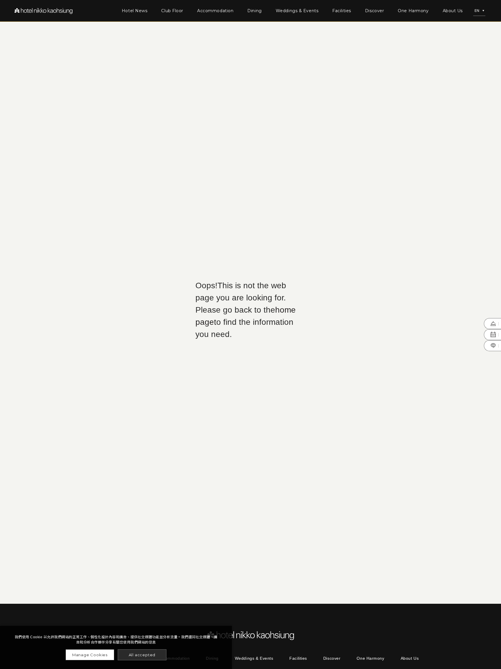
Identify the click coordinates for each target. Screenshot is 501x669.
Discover (374, 10)
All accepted (142, 654)
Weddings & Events (297, 10)
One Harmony (413, 10)
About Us (453, 10)
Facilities (341, 10)
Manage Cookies (90, 654)
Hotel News (135, 10)
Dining (254, 10)
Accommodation (215, 10)
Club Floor (172, 10)
